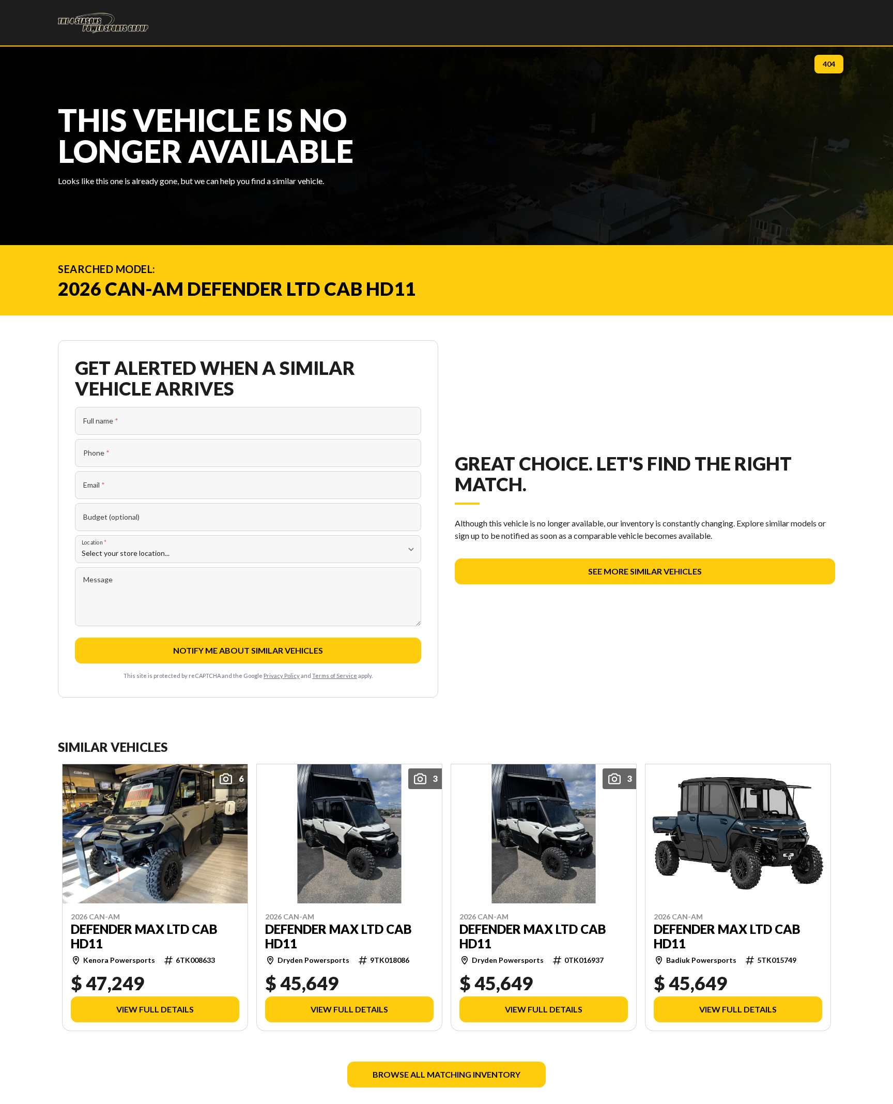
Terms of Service (334, 675)
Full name (100, 420)
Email (94, 484)
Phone (96, 452)
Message (98, 579)
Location (94, 542)
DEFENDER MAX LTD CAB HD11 (144, 935)
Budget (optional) (111, 516)
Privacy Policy (282, 675)
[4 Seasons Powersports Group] (103, 22)
